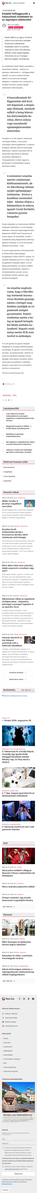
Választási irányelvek (11, 1071)
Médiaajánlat (8, 1051)
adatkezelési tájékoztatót (12, 1169)
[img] (6, 3)
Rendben (5, 1190)
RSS (5, 1063)
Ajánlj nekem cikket (16, 679)
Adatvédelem (8, 1055)
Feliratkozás (18, 1174)
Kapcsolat (7, 1042)
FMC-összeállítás (13, 25)
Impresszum (8, 1047)
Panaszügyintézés (10, 1067)
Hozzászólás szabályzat (12, 1059)
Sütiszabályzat (7, 1184)
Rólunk (6, 1038)
